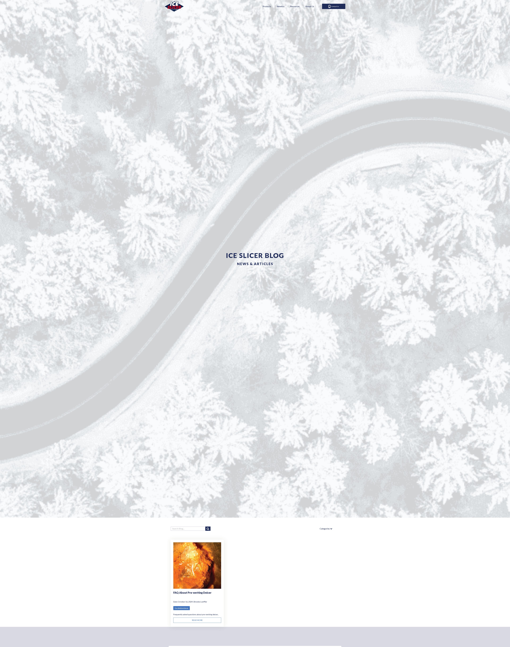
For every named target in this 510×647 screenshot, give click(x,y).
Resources (295, 6)
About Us (309, 6)
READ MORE (197, 620)
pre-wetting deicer (181, 608)
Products (267, 6)
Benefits (280, 6)
